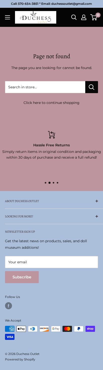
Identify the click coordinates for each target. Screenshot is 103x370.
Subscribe (21, 277)
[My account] (83, 17)
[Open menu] (7, 17)
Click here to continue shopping (52, 102)
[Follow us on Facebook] (8, 305)
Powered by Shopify (20, 359)
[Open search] (74, 17)
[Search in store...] (91, 87)
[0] (94, 17)
